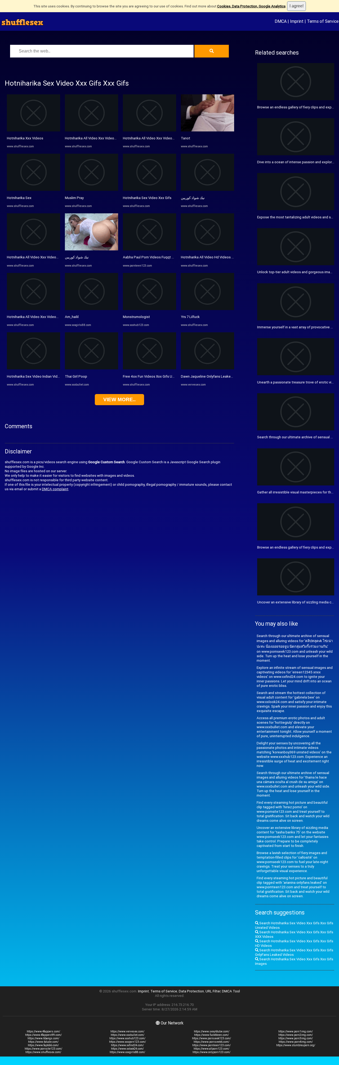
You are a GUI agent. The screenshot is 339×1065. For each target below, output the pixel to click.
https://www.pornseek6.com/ (211, 1042)
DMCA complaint (55, 489)
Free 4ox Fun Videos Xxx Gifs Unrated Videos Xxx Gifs (165, 376)
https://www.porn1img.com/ (295, 1031)
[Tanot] (207, 130)
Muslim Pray (74, 198)
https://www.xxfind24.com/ (127, 1045)
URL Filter (213, 991)
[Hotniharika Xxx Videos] (33, 130)
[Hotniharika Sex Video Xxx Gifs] (149, 189)
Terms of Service (322, 21)
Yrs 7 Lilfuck (190, 317)
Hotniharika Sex (19, 198)
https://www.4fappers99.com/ (43, 1035)
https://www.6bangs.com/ (43, 1038)
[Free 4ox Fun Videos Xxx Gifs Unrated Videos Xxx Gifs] (149, 368)
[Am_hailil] (91, 309)
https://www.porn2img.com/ (295, 1035)
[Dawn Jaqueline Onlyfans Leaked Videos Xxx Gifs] (207, 368)
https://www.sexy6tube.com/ (211, 1031)
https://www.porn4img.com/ (296, 1042)
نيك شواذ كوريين (77, 257)
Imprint (297, 21)
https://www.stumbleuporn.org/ (295, 1045)
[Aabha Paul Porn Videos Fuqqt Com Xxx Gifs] (149, 249)
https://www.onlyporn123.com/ (211, 1052)
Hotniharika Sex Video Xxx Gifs (147, 198)
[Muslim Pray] (91, 189)
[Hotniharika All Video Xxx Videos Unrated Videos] (33, 309)
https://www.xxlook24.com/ (127, 1048)
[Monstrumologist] (149, 309)
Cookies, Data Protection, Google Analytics (251, 6)
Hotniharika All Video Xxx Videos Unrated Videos (45, 317)
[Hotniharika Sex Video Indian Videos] (33, 368)
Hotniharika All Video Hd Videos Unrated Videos (218, 257)
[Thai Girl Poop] (91, 368)
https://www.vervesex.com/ (127, 1031)
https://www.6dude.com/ (43, 1042)
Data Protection (191, 991)
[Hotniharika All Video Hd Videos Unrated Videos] (207, 249)
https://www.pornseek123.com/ (211, 1038)
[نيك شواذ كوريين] (91, 249)
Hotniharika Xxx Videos (25, 138)
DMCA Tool (231, 991)
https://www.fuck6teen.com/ (211, 1035)
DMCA (281, 21)
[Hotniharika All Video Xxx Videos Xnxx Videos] (33, 249)
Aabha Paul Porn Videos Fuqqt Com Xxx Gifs (158, 257)
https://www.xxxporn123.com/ (127, 1042)
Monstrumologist (136, 317)
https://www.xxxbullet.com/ (127, 1035)
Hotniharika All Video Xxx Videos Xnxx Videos (42, 257)
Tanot (185, 138)
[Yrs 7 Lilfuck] (207, 309)
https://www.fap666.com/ (43, 1045)
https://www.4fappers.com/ (43, 1031)
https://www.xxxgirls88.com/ (127, 1052)
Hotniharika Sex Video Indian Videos (35, 376)
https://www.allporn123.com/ (211, 1048)
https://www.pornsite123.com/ (43, 1048)
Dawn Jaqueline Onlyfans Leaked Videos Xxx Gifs (219, 376)
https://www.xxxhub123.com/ (127, 1038)
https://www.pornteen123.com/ (211, 1045)
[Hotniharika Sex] (33, 189)
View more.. (119, 399)
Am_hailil (72, 317)
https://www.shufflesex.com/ (43, 1052)
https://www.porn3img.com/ (295, 1038)
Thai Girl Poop (76, 376)
